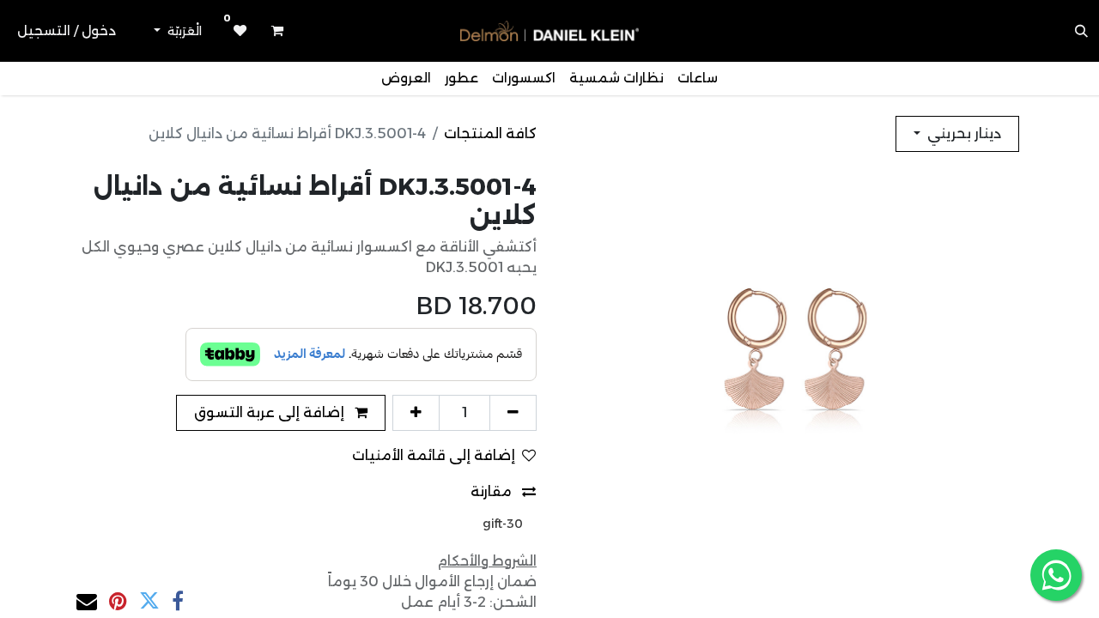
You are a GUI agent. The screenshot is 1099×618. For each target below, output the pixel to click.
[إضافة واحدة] (416, 413)
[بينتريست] (118, 601)
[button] (1082, 31)
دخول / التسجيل (66, 30)
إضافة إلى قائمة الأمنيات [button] (433, 455)
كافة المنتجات (490, 133)
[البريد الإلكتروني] (86, 601)
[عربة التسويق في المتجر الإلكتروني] (277, 31)
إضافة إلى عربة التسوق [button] (271, 412)
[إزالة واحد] (513, 413)
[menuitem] (698, 78)
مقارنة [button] (493, 491)
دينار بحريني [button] (962, 133)
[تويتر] (149, 601)
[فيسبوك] (178, 601)
